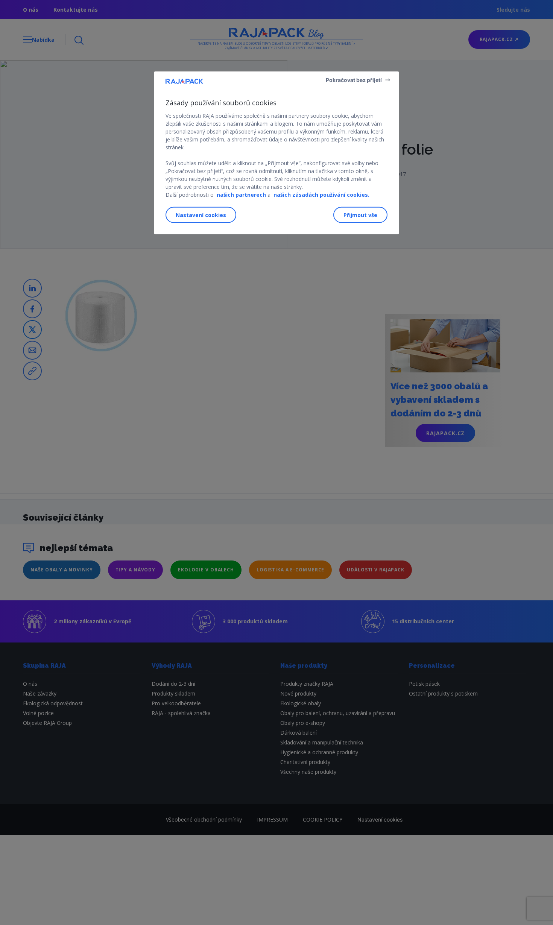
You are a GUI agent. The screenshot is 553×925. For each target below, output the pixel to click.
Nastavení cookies (201, 215)
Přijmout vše (360, 215)
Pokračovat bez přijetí (354, 80)
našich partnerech (241, 194)
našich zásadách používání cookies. (321, 194)
